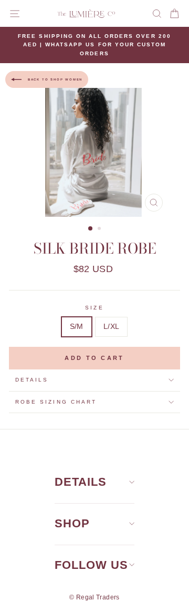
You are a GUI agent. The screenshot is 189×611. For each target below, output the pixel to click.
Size (94, 307)
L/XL (111, 326)
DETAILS (81, 481)
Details (31, 380)
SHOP (72, 523)
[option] (94, 45)
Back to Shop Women (54, 79)
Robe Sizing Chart (56, 402)
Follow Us (91, 565)
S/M (76, 326)
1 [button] (90, 229)
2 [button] (100, 229)
